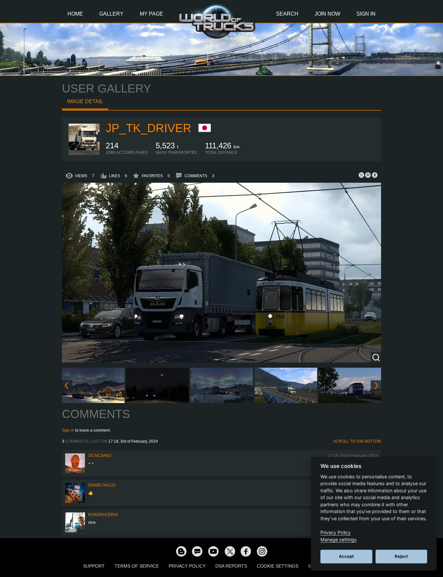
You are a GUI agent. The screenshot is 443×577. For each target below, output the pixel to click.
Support (94, 566)
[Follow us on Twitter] (229, 551)
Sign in (68, 430)
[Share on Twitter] (361, 175)
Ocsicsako (99, 455)
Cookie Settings (277, 566)
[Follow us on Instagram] (262, 551)
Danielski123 (101, 485)
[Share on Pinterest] (368, 175)
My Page (151, 14)
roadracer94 (103, 514)
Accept (346, 556)
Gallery (111, 14)
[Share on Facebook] (374, 175)
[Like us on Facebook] (245, 551)
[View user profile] (84, 153)
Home (75, 14)
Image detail (85, 101)
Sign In (366, 14)
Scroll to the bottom (357, 441)
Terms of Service (136, 566)
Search (287, 14)
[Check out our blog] (180, 551)
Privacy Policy (187, 566)
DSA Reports (231, 566)
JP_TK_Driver (148, 128)
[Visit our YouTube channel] (213, 551)
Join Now (327, 14)
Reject (401, 556)
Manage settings (338, 539)
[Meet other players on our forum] (197, 551)
